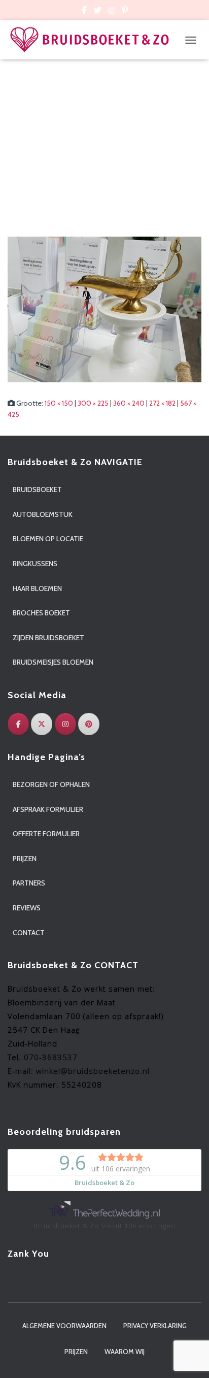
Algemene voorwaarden (64, 1326)
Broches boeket (41, 612)
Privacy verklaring (155, 1326)
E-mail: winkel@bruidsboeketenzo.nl (79, 1071)
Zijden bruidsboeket (48, 637)
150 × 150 (59, 403)
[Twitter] (41, 724)
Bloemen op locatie (48, 538)
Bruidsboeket (37, 489)
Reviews (27, 907)
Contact (29, 932)
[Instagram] (65, 724)
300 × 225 (93, 403)
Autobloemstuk (43, 514)
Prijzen (25, 858)
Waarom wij (124, 1352)
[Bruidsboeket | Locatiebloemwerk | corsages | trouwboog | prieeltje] (94, 39)
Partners (29, 883)
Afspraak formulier (48, 809)
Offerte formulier (46, 833)
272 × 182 (162, 403)
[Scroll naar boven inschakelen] (189, 1357)
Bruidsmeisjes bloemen (53, 662)
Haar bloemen (37, 588)
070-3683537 (51, 1057)
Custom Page (84, 11)
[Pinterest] (88, 724)
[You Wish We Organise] (104, 308)
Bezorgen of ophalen (51, 784)
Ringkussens (35, 563)
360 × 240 (129, 403)
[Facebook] (18, 724)
